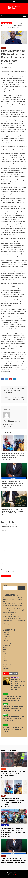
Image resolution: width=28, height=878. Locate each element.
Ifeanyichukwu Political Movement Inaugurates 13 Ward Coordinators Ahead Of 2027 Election (13, 455)
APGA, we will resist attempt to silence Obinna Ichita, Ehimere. (13, 729)
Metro (4, 653)
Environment (6, 645)
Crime (4, 638)
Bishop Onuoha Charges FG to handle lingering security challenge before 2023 (14, 708)
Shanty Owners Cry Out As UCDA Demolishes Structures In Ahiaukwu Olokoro (12, 599)
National (5, 655)
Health (4, 649)
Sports (4, 666)
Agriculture (6, 632)
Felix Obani (8, 421)
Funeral (5, 647)
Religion (5, 659)
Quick (6, 673)
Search (5, 585)
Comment (4, 530)
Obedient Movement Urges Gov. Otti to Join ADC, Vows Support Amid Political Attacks (13, 390)
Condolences (6, 636)
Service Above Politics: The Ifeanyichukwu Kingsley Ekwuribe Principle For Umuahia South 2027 (13, 483)
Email (3, 557)
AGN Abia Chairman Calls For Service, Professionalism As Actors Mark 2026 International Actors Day (13, 610)
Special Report (7, 664)
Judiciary (5, 651)
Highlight (13, 673)
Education (5, 642)
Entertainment (7, 644)
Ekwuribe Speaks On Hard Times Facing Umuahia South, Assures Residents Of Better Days (12, 511)
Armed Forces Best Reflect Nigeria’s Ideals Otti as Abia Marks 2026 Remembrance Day (15, 399)
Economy (5, 640)
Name (3, 550)
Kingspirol (17, 875)
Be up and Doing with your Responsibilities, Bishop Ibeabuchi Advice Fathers (12, 698)
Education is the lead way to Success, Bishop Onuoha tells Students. (13, 719)
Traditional (6, 668)
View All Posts (9, 424)
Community (6, 634)
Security (5, 660)
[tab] (6, 673)
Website (3, 563)
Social (4, 662)
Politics (3, 47)
